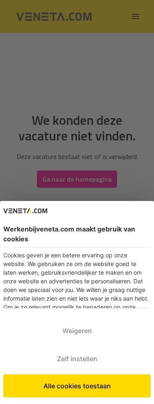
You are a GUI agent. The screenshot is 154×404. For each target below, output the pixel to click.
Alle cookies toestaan (77, 386)
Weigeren (77, 331)
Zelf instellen (77, 359)
